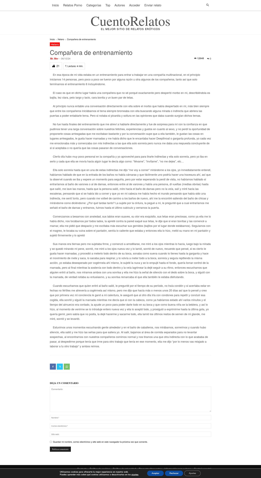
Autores (119, 5)
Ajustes (192, 473)
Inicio (55, 5)
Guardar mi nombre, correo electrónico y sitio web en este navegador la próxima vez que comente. (100, 441)
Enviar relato (152, 5)
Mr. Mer (54, 58)
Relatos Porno (72, 5)
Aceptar (155, 473)
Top (107, 5)
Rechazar (174, 473)
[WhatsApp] (67, 367)
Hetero (61, 39)
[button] (207, 5)
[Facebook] (53, 367)
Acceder (134, 5)
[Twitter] (60, 367)
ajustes (134, 474)
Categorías (93, 5)
